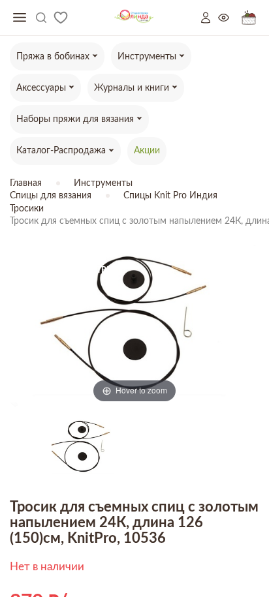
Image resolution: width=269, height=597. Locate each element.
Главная (26, 183)
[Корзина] (249, 17)
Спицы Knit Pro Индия (170, 195)
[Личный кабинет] (209, 17)
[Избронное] (61, 17)
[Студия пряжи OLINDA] (134, 18)
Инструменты (103, 183)
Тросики (27, 208)
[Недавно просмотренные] (230, 18)
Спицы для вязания (50, 195)
